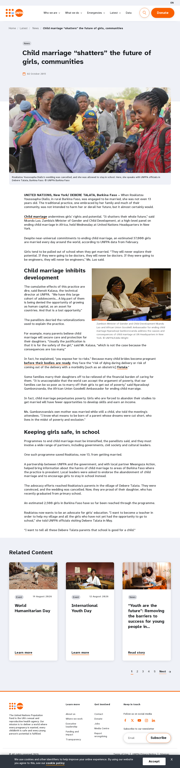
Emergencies (94, 13)
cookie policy (55, 763)
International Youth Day (85, 608)
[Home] (15, 13)
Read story (136, 652)
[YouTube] (139, 720)
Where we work (74, 718)
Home (12, 28)
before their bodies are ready (47, 363)
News (36, 28)
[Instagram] (146, 720)
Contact (98, 714)
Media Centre (101, 728)
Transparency (73, 739)
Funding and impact (72, 733)
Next (162, 671)
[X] (132, 720)
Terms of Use (120, 754)
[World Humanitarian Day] (33, 575)
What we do (72, 13)
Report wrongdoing (100, 735)
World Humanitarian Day (32, 608)
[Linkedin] (153, 720)
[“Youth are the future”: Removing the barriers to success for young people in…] (147, 575)
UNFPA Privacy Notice (144, 754)
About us (70, 714)
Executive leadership (71, 725)
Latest (114, 13)
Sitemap (164, 754)
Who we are (50, 13)
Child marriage (35, 216)
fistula (122, 367)
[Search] (144, 13)
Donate (163, 13)
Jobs (97, 723)
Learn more (23, 652)
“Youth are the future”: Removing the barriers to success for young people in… (146, 616)
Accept (154, 761)
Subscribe (158, 738)
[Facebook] (125, 720)
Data (128, 13)
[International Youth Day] (90, 575)
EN (172, 2)
